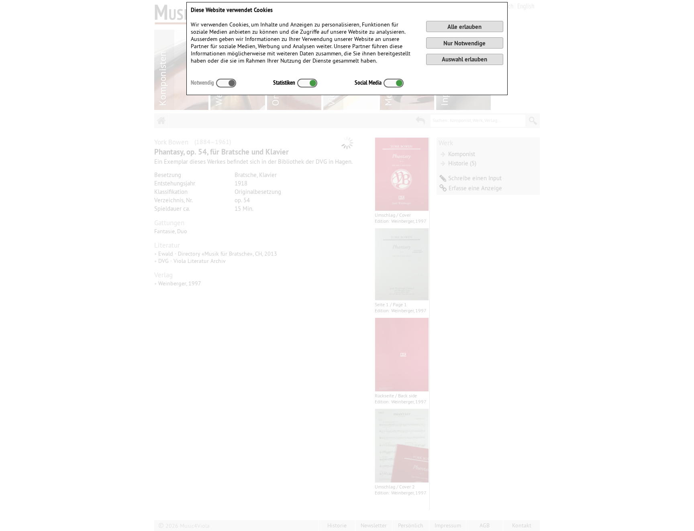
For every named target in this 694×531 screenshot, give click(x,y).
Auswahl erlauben (464, 59)
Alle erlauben (464, 27)
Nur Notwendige (464, 43)
